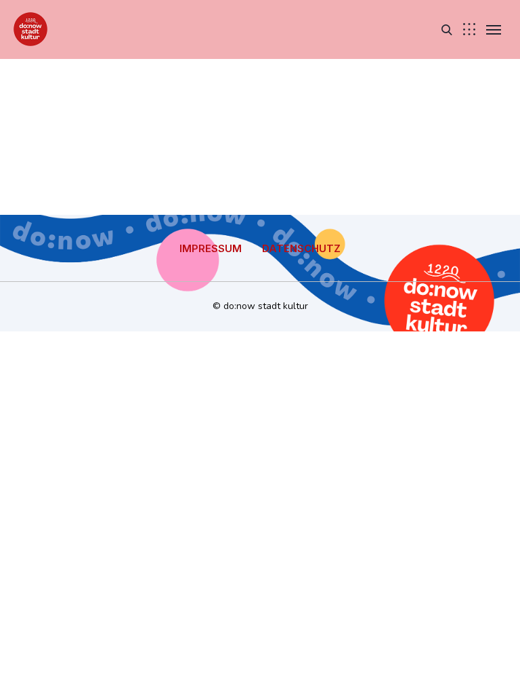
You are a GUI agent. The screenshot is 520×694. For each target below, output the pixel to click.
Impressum (210, 248)
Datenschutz (301, 248)
